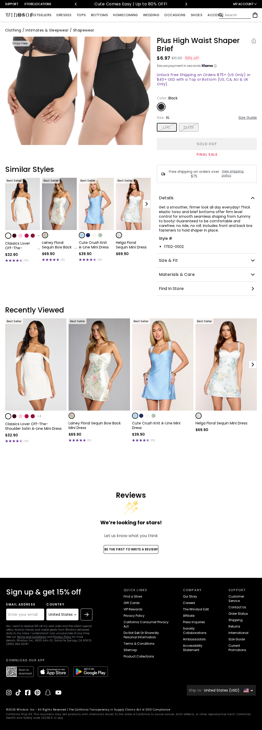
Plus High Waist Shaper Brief (198, 45)
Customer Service (236, 598)
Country (55, 604)
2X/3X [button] (188, 127)
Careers (189, 603)
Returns (234, 626)
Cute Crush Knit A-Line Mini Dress (94, 244)
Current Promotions (237, 647)
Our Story (190, 596)
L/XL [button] (167, 127)
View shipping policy (233, 173)
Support (11, 4)
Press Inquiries (194, 622)
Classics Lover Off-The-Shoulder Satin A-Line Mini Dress (20, 245)
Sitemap (130, 650)
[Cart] (255, 15)
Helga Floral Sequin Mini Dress (131, 244)
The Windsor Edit (196, 609)
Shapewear (83, 30)
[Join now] (86, 614)
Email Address (20, 604)
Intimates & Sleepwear (47, 30)
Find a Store (133, 596)
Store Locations (37, 4)
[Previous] (76, 4)
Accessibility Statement (192, 647)
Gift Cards (132, 603)
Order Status (238, 613)
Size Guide (247, 117)
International (238, 633)
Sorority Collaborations (194, 630)
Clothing (13, 30)
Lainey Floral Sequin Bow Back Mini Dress (57, 244)
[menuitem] (21, 15)
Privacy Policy (62, 637)
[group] (41, 91)
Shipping (235, 620)
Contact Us (237, 607)
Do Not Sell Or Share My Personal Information (141, 635)
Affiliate (188, 615)
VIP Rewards (133, 609)
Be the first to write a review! (131, 549)
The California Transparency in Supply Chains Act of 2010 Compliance (119, 710)
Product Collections (139, 656)
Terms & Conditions (139, 643)
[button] (8, 236)
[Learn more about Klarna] (215, 66)
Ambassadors (194, 639)
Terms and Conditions (31, 637)
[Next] (186, 4)
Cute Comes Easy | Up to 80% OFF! (130, 4)
